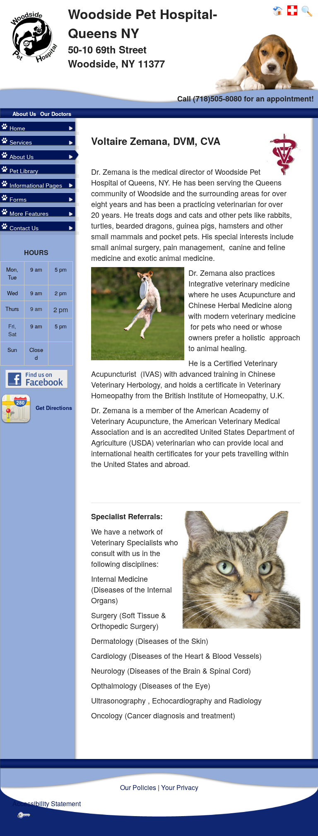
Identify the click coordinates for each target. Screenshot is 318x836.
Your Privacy (179, 787)
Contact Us (24, 228)
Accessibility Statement (46, 803)
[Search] (306, 10)
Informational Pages (36, 185)
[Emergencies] (293, 10)
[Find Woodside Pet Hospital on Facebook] (36, 378)
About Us (24, 114)
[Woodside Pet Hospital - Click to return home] (32, 36)
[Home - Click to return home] (279, 10)
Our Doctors (55, 114)
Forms (18, 199)
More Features (29, 213)
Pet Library (24, 171)
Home (17, 128)
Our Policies (138, 787)
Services (21, 142)
